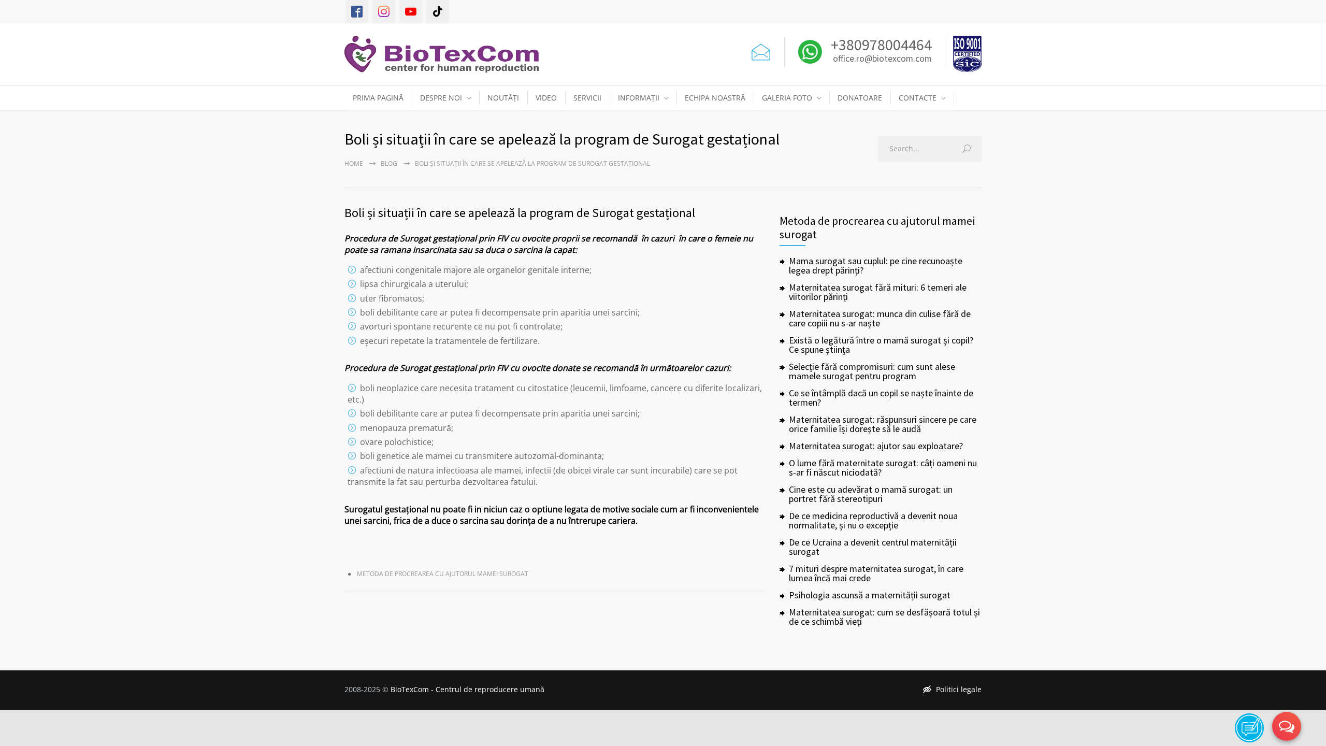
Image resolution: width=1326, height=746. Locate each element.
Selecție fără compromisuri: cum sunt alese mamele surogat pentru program (872, 371)
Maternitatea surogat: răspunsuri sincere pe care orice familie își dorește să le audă (882, 424)
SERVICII (587, 98)
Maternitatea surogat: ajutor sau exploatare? (876, 446)
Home (353, 163)
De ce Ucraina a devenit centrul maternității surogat (873, 546)
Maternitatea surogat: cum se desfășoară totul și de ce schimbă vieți (884, 616)
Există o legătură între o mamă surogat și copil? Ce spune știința (881, 344)
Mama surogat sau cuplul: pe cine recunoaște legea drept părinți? (875, 265)
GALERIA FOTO (787, 98)
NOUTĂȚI (503, 98)
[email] (761, 50)
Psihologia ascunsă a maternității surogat (869, 595)
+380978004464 (880, 44)
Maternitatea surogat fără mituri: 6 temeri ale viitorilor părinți (878, 292)
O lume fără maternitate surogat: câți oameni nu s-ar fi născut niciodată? (883, 467)
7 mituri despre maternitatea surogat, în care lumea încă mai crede (876, 573)
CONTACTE (917, 98)
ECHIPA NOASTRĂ (715, 98)
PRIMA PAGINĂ (378, 98)
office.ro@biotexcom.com (882, 59)
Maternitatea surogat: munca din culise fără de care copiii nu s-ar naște (880, 318)
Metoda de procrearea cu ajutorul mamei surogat (442, 573)
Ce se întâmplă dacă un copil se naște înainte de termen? (881, 397)
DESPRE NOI (441, 98)
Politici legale (959, 689)
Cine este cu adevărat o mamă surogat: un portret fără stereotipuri (871, 494)
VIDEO (546, 98)
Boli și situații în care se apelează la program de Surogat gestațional (519, 213)
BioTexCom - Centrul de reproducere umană (467, 689)
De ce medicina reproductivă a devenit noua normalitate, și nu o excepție (873, 520)
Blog (389, 163)
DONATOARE (860, 98)
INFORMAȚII (638, 98)
